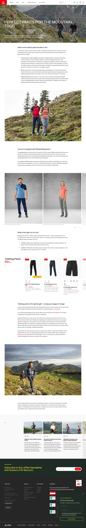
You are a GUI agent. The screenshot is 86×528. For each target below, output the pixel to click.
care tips (32, 331)
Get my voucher (71, 518)
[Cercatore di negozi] (74, 2)
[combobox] (65, 2)
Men (7, 261)
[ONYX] (29, 281)
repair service (21, 334)
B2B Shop (50, 525)
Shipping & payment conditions (28, 488)
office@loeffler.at (8, 503)
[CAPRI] (65, 281)
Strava (38, 492)
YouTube (39, 491)
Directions (8, 507)
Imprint (38, 525)
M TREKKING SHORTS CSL (70, 287)
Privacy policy (31, 525)
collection (57, 312)
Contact (44, 525)
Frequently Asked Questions (28, 494)
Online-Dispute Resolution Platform (30, 498)
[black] (26, 281)
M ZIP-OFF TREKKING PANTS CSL (32, 285)
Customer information (29, 492)
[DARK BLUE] (71, 281)
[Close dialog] (83, 494)
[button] (74, 227)
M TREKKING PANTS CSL (50, 284)
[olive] (45, 281)
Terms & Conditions (21, 525)
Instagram (39, 487)
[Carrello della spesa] (80, 2)
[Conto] (77, 2)
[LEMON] (68, 281)
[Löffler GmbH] (3, 2)
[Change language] (83, 2)
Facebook (39, 489)
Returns (25, 491)
